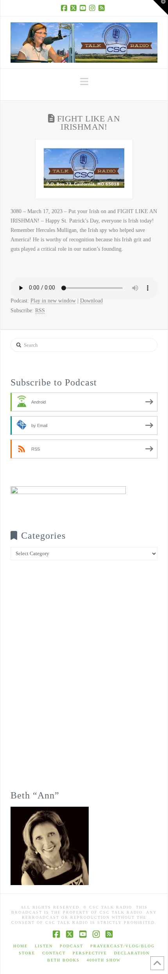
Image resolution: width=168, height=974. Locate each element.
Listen (44, 946)
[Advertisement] (84, 680)
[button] (84, 82)
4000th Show (104, 960)
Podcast (71, 946)
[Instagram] (93, 8)
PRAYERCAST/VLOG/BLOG (122, 946)
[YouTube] (84, 8)
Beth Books (63, 960)
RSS (40, 310)
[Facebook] (65, 8)
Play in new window (53, 301)
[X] (74, 8)
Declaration (132, 953)
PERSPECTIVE (90, 953)
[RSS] (102, 8)
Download (91, 301)
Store (27, 953)
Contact (54, 953)
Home (20, 946)
